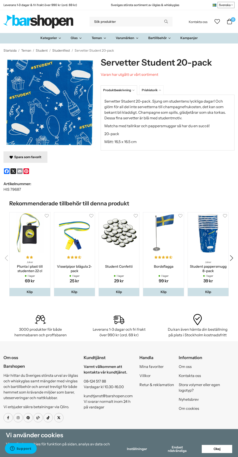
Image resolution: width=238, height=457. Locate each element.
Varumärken (125, 38)
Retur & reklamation (156, 384)
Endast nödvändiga (177, 449)
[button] (30, 292)
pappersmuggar (162, 125)
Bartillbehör (157, 38)
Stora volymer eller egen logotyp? (199, 387)
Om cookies (189, 408)
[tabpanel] (168, 122)
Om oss (185, 366)
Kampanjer (189, 38)
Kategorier (48, 38)
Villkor (145, 375)
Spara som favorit (27, 157)
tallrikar (133, 125)
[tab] (120, 90)
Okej (217, 449)
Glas (74, 38)
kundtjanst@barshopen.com (108, 396)
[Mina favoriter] (217, 21)
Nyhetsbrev (189, 399)
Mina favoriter (151, 366)
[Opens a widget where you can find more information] (21, 449)
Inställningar (137, 449)
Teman (97, 38)
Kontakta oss (198, 22)
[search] (166, 22)
